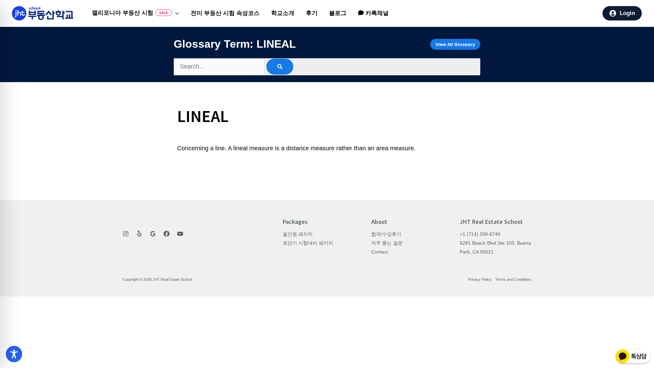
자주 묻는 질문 (387, 243)
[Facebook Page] (167, 234)
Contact (379, 252)
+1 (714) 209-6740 (480, 234)
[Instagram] (126, 234)
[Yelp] (139, 234)
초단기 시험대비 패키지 (308, 243)
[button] (175, 13)
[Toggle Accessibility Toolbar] (14, 354)
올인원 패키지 (298, 234)
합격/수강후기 (386, 234)
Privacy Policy (480, 279)
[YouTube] (180, 234)
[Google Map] (153, 234)
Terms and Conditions (513, 279)
